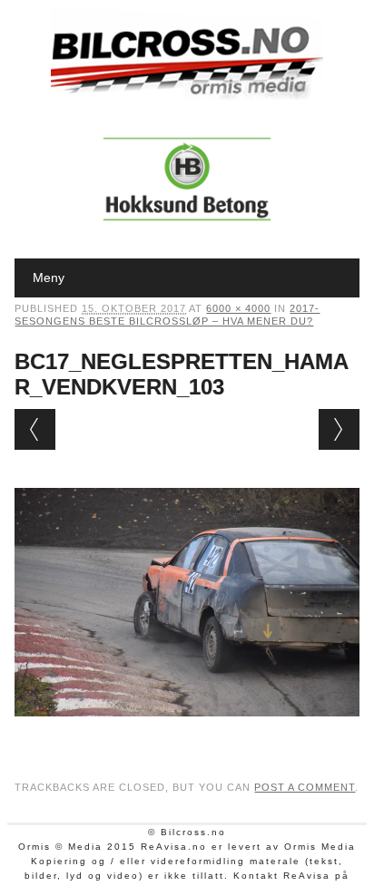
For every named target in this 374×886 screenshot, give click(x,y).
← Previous (35, 429)
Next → (339, 429)
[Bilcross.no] (187, 95)
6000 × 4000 (238, 308)
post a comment (304, 787)
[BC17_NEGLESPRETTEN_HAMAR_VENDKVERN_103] (187, 733)
